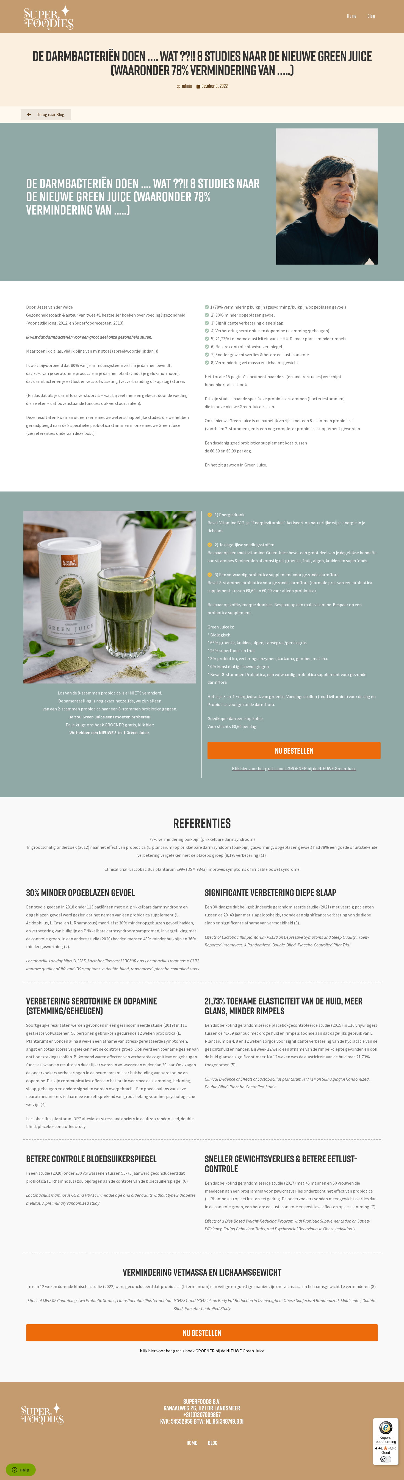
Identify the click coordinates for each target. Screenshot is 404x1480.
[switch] (385, 1459)
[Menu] (395, 1421)
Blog (371, 16)
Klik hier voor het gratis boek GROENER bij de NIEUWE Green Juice (294, 768)
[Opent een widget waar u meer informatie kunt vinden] (20, 1470)
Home (352, 16)
